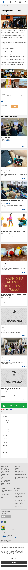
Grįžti (4, 113)
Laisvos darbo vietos (18, 491)
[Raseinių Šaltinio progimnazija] (3, 2)
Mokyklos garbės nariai (5, 480)
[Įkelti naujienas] (9, 2)
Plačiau (23, 146)
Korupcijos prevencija (19, 503)
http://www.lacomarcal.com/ (7, 39)
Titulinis (2, 5)
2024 (5, 438)
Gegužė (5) (7, 424)
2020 (5, 452)
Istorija (2, 477)
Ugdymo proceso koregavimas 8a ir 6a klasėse (12, 327)
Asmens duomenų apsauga (20, 493)
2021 (5, 449)
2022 (5, 445)
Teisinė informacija (18, 506)
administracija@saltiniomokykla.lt (9, 537)
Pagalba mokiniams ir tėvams (20, 474)
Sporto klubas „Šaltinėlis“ (6, 483)
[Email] (5, 522)
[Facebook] (2, 522)
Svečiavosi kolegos (5, 137)
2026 (5, 416)
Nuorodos (16, 490)
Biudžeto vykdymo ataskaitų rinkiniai (6, 491)
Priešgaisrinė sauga (18, 502)
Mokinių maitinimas (18, 475)
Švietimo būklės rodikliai (5, 499)
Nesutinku (14, 562)
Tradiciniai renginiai (5, 474)
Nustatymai (14, 558)
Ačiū (14, 106)
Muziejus (3, 478)
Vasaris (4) (7, 429)
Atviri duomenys (18, 508)
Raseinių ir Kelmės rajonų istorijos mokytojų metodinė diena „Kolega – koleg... (13, 295)
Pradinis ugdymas (18, 468)
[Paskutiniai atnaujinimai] (14, 2)
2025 (5, 435)
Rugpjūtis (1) (7, 420)
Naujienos (8, 5)
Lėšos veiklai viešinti (5, 494)
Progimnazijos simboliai (5, 471)
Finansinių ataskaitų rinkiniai (6, 493)
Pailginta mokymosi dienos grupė (21, 477)
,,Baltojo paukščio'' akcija (7, 263)
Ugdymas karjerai (18, 472)
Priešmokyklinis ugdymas (19, 469)
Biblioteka (16, 478)
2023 (5, 442)
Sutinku (14, 566)
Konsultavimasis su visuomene (21, 494)
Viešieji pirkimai (4, 497)
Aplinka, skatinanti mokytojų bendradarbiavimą (12, 200)
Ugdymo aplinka (4, 468)
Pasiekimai (3, 472)
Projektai (3, 496)
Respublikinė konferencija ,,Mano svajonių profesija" (13, 231)
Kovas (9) (7, 428)
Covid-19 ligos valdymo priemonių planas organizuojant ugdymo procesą (10, 389)
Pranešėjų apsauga (18, 499)
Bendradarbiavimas (5, 475)
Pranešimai (14, 5)
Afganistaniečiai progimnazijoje (8, 357)
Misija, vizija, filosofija (5, 469)
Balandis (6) (7, 426)
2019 (5, 455)
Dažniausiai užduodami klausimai (19, 497)
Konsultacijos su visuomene (20, 500)
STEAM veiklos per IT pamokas (8, 168)
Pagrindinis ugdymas (19, 471)
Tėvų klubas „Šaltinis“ (5, 481)
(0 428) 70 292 (5, 536)
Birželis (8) (7, 422)
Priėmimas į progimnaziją (6, 484)
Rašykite (3, 516)
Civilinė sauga (17, 505)
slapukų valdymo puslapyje (14, 553)
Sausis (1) (7, 431)
